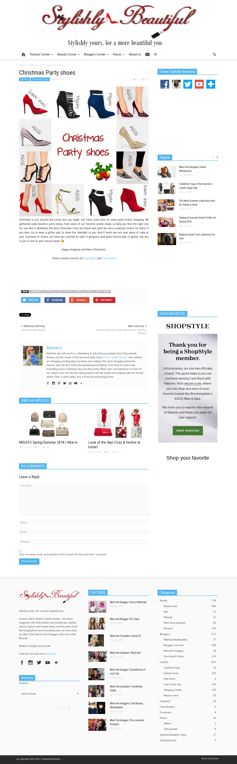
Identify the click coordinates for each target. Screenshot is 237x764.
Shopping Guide (40, 79)
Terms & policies (209, 758)
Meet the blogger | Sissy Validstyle (128, 602)
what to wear (102, 291)
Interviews (190, 678)
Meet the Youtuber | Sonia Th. (125, 636)
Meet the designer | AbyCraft (125, 652)
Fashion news (190, 673)
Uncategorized (188, 740)
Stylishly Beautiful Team (188, 734)
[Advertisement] (83, 273)
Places (116, 56)
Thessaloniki (190, 729)
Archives (23, 683)
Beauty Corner (65, 56)
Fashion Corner (39, 56)
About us (135, 54)
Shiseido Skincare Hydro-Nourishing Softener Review (121, 331)
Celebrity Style (190, 667)
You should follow (190, 656)
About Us (51, 653)
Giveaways (188, 712)
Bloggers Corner (94, 56)
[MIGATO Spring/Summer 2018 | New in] (49, 423)
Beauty (188, 600)
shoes (89, 291)
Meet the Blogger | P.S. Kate (124, 619)
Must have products (190, 622)
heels (59, 291)
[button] (214, 54)
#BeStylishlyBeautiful (190, 639)
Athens (190, 723)
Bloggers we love (190, 645)
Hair (190, 611)
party (69, 291)
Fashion (25, 79)
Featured (188, 701)
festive (49, 291)
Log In (62, 707)
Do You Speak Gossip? (115, 357)
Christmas (36, 291)
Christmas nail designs (33, 329)
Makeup (190, 617)
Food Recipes (188, 706)
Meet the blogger (190, 650)
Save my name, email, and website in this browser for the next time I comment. (63, 554)
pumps (78, 291)
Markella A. (54, 348)
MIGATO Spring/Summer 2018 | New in (48, 442)
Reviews (190, 628)
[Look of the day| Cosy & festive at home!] (118, 423)
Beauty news (190, 606)
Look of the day (190, 684)
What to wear (190, 695)
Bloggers (188, 634)
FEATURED (98, 592)
